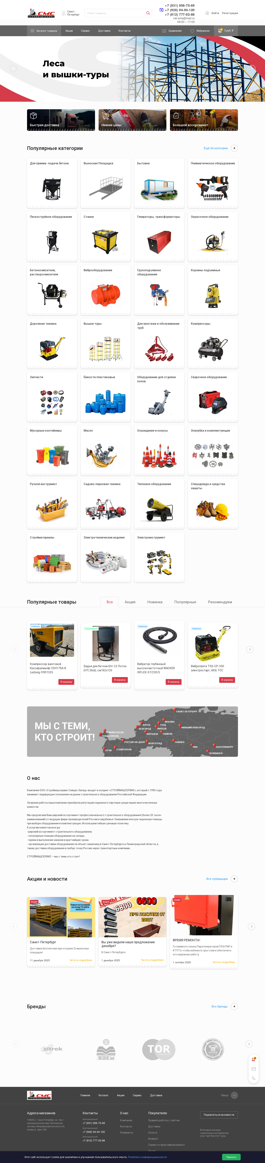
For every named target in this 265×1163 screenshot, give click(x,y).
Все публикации (217, 878)
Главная (85, 1095)
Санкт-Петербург (73, 13)
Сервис (85, 30)
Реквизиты (126, 1132)
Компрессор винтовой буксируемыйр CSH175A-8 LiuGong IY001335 (48, 668)
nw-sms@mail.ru (184, 18)
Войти (215, 13)
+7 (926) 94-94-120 (180, 10)
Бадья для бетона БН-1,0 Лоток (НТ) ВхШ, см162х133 (105, 668)
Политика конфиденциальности (147, 1157)
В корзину (66, 681)
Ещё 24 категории (216, 148)
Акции (69, 30)
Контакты (125, 30)
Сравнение (175, 30)
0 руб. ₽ (227, 30)
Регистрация (230, 13)
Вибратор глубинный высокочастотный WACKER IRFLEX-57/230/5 (156, 668)
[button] (13, 68)
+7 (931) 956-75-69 (180, 5)
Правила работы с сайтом (164, 1120)
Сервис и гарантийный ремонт (166, 1144)
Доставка (104, 30)
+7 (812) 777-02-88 (180, 14)
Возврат (153, 1138)
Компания (126, 1120)
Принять (231, 1157)
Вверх (225, 1095)
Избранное (203, 30)
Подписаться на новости (219, 1114)
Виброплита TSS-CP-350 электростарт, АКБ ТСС (207, 668)
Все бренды (220, 1006)
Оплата (152, 1132)
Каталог (104, 1095)
